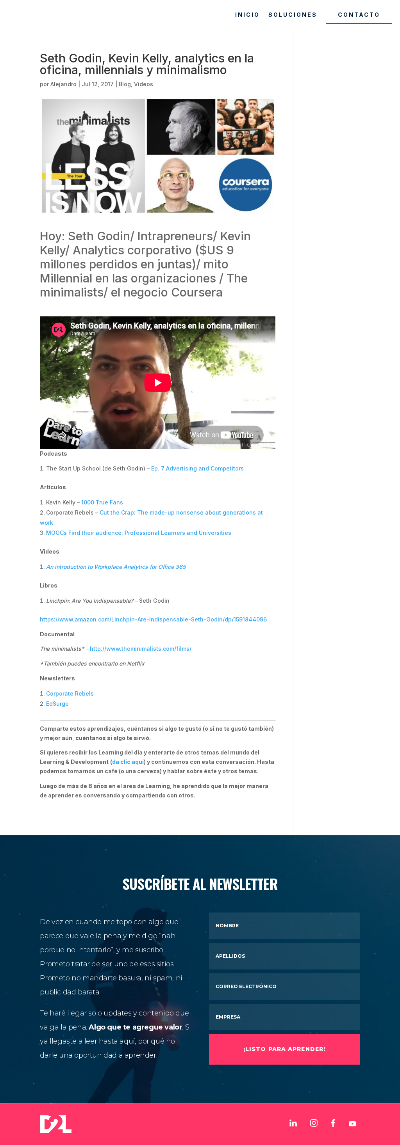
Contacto (359, 14)
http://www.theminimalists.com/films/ (141, 648)
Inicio (247, 14)
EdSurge (57, 703)
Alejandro (63, 84)
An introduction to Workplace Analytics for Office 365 (116, 566)
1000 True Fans (102, 502)
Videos (143, 84)
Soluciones (292, 14)
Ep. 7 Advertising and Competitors (197, 468)
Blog (125, 84)
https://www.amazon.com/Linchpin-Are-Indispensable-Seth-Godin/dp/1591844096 (153, 619)
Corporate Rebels (70, 693)
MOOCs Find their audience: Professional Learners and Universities (138, 532)
